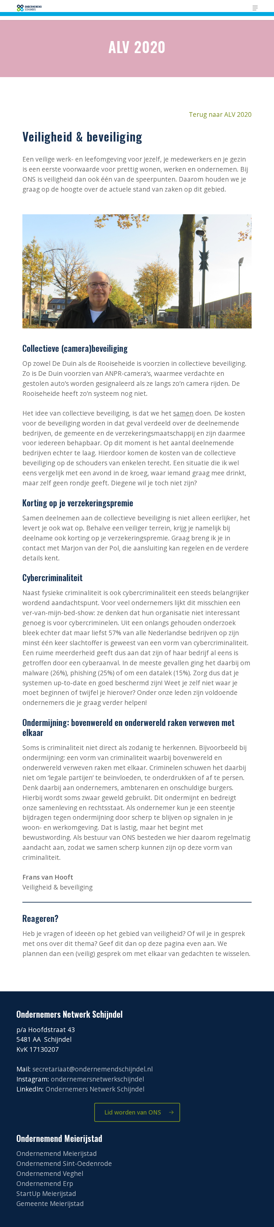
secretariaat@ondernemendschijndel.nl (92, 1069)
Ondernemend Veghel (49, 1173)
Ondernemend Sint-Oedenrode (64, 1163)
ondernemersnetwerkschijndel (97, 1079)
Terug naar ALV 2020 (220, 114)
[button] (255, 8)
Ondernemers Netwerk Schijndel (94, 1089)
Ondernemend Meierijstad (56, 1153)
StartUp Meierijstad (46, 1193)
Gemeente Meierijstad (50, 1203)
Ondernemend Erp (44, 1183)
